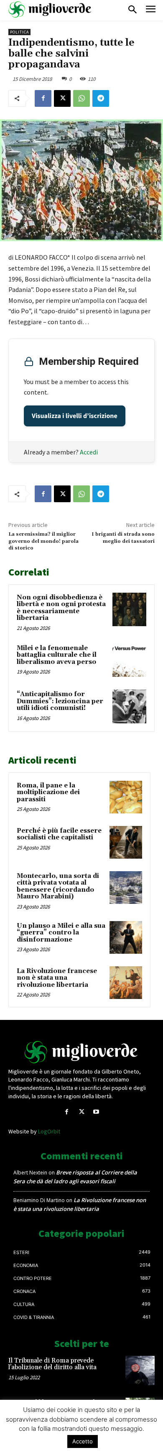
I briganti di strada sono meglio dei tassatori (123, 537)
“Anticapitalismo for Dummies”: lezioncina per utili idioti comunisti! (60, 701)
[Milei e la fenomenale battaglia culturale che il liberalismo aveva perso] (129, 660)
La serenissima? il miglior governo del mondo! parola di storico (43, 541)
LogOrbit (49, 1131)
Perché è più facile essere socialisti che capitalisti (59, 834)
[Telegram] (100, 98)
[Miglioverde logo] (81, 1052)
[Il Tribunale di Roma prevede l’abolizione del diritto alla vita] (140, 1370)
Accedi (89, 452)
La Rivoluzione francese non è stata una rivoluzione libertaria (57, 978)
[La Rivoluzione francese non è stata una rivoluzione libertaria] (126, 982)
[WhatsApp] (81, 98)
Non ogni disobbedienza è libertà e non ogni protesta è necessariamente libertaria (61, 608)
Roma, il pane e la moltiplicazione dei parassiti (48, 792)
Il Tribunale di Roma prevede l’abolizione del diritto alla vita (52, 1364)
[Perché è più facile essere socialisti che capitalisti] (126, 842)
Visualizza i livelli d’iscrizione (74, 416)
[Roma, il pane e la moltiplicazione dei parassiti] (126, 797)
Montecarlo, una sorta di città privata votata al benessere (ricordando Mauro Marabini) (58, 886)
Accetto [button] (82, 1441)
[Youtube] (96, 1112)
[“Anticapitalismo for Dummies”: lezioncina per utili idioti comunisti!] (129, 706)
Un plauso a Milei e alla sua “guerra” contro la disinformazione (61, 933)
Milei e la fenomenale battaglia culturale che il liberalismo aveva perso (57, 655)
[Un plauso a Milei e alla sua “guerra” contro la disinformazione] (126, 937)
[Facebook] (43, 98)
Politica (19, 32)
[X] (62, 98)
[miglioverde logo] (50, 9)
